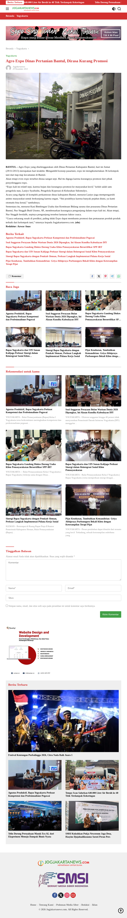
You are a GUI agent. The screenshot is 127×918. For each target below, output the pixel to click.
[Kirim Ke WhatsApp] (118, 276)
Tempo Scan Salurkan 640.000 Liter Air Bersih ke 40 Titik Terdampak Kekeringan (91, 794)
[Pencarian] (119, 9)
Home (33, 905)
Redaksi (85, 905)
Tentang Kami (46, 905)
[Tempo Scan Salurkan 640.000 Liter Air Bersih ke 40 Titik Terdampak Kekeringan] (92, 775)
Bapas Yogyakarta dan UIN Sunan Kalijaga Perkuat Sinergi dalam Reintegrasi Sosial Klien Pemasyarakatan (60, 251)
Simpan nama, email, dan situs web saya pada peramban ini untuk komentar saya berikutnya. (52, 606)
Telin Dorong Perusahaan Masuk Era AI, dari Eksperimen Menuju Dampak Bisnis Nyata (31, 835)
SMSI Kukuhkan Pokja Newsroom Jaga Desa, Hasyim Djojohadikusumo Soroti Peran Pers (88, 835)
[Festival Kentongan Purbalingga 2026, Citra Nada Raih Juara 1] (63, 721)
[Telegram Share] (112, 276)
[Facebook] (54, 896)
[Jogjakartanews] (25, 9)
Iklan (94, 905)
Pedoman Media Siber (67, 905)
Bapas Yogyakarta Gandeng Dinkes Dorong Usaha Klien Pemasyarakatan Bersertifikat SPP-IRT (54, 247)
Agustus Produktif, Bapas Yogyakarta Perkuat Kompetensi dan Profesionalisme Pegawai (50, 238)
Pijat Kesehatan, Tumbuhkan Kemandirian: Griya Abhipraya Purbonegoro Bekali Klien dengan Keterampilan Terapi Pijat (61, 262)
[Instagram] (67, 896)
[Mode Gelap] (114, 9)
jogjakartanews (19, 67)
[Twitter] (61, 896)
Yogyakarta (11, 55)
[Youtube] (73, 896)
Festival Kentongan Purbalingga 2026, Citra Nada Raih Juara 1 (40, 755)
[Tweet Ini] (98, 276)
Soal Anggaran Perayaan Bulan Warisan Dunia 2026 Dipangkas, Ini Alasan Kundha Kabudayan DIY (56, 242)
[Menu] (8, 9)
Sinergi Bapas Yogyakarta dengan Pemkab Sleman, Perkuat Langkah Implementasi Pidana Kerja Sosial (58, 256)
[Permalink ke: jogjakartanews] (8, 67)
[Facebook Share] (92, 276)
